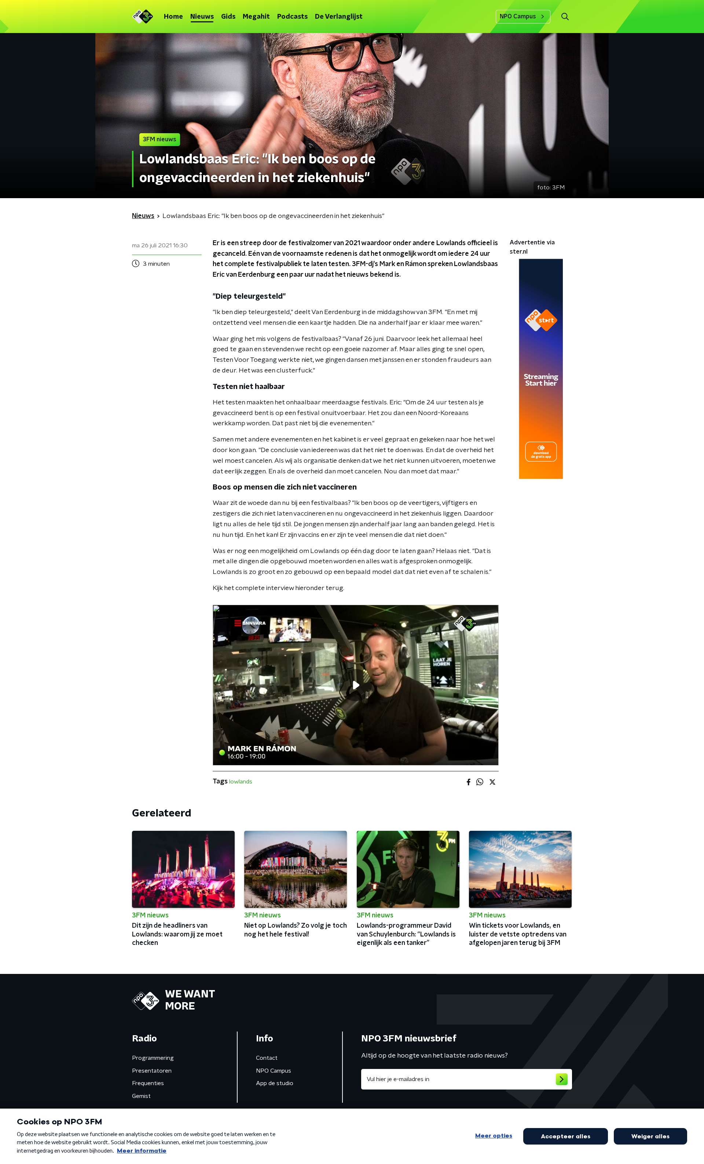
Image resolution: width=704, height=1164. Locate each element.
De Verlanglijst (339, 17)
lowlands (240, 782)
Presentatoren (152, 1071)
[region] (356, 685)
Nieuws (202, 17)
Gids (228, 17)
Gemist (141, 1096)
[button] (565, 16)
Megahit (256, 17)
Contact (267, 1058)
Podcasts (292, 17)
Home (173, 17)
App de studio (274, 1083)
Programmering (153, 1058)
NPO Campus (518, 16)
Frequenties (148, 1083)
